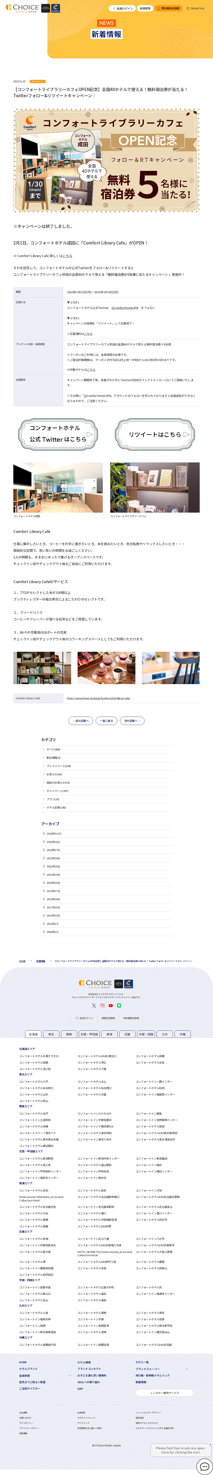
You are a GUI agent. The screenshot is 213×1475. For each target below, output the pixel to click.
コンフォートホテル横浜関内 (36, 1146)
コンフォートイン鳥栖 (32, 1326)
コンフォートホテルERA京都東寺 (155, 1245)
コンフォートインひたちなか (94, 1113)
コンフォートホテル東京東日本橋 (38, 1139)
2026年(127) (54, 833)
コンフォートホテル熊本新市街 (154, 1326)
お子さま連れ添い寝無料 (91, 1375)
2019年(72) (53, 891)
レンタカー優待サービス (164, 1393)
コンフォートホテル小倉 (33, 1313)
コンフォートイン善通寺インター (155, 1294)
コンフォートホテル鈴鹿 (33, 1226)
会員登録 (145, 8)
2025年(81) (53, 842)
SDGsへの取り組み (88, 1382)
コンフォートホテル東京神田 (94, 1133)
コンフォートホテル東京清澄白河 (155, 1139)
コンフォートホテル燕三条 (35, 1165)
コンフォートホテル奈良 (91, 1268)
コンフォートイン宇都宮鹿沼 (94, 1120)
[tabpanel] (106, 1059)
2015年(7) (53, 924)
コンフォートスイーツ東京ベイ (37, 1133)
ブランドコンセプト (89, 1369)
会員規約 (81, 1412)
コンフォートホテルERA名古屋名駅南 (158, 1197)
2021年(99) (53, 875)
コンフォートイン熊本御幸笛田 (37, 1332)
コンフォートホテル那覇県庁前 (37, 1345)
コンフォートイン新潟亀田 (151, 1158)
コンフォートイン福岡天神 (35, 1319)
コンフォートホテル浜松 (33, 1190)
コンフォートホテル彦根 (33, 1239)
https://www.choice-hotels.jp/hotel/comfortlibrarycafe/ (98, 698)
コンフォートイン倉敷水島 (35, 1287)
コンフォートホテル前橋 (33, 1126)
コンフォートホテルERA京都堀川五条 (99, 1245)
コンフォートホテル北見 (150, 1062)
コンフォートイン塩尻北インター (38, 1178)
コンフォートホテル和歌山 (151, 1268)
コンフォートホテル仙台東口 (36, 1088)
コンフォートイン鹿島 (149, 1113)
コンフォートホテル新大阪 (35, 1252)
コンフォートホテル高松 (91, 1294)
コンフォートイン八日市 (150, 1239)
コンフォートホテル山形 (33, 1094)
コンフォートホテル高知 (91, 1300)
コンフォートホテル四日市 (151, 1220)
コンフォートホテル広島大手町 (95, 1287)
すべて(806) (53, 749)
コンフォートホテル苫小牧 (35, 1069)
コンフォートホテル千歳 (91, 1069)
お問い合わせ (25, 1417)
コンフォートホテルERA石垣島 (154, 1345)
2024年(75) (53, 850)
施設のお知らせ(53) (58, 782)
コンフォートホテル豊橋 (33, 1220)
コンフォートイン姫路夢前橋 (36, 1268)
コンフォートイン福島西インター (155, 1094)
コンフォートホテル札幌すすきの (38, 1056)
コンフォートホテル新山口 (35, 1294)
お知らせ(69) (54, 774)
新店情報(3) (53, 758)
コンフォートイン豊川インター (154, 1213)
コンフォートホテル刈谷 (33, 1213)
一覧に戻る (106, 721)
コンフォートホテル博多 (150, 1313)
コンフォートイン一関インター (154, 1081)
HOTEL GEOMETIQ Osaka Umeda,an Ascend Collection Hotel (104, 1253)
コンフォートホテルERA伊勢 (94, 1226)
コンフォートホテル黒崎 (91, 1313)
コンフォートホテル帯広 (91, 1062)
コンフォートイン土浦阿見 (35, 1120)
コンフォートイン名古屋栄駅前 (95, 1207)
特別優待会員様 (170, 8)
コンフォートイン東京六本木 (94, 1139)
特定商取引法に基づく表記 (89, 1428)
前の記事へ (82, 721)
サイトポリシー (26, 1422)
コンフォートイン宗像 (90, 1319)
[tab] (33, 1034)
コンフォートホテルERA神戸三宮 (96, 1262)
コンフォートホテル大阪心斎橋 (154, 1252)
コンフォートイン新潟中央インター (98, 1158)
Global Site (197, 8)
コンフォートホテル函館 (150, 1056)
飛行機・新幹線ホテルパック (153, 1375)
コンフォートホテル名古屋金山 (154, 1207)
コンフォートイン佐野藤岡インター (157, 1120)
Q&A (80, 1388)
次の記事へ (130, 721)
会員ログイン (125, 8)
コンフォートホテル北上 (91, 1081)
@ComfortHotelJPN (124, 308)
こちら (67, 255)
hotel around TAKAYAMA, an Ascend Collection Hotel (41, 1198)
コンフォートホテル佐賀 (150, 1319)
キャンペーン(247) (57, 791)
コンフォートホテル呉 (149, 1287)
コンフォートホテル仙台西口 (94, 1088)
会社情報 (23, 1412)
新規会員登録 (108, 1018)
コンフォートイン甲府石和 (93, 1171)
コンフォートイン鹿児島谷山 (153, 1332)
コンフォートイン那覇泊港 (93, 1345)
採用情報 (23, 1433)
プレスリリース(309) (59, 766)
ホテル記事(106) (56, 807)
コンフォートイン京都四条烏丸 (37, 1245)
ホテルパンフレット (86, 1417)
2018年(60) (53, 899)
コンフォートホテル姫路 (150, 1262)
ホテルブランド (28, 1369)
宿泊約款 (140, 1417)
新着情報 (141, 1382)
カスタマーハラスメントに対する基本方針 (155, 1428)
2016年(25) (53, 915)
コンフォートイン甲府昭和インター (40, 1171)
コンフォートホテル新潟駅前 (36, 1158)
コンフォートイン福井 (149, 1165)
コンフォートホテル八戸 (33, 1081)
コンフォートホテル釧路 (33, 1062)
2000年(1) (53, 932)
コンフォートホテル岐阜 (91, 1190)
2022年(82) (53, 866)
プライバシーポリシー (29, 1428)
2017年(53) (53, 907)
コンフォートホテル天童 (91, 1094)
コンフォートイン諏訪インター (154, 1171)
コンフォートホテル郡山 (33, 1101)
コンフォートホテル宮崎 (91, 1332)
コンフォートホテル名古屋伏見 (37, 1207)
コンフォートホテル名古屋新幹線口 (98, 1197)
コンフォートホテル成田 (150, 1126)
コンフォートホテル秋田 (150, 1088)
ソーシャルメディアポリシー (148, 1412)
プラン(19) (53, 799)
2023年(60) (53, 858)
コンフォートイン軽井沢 (91, 1178)
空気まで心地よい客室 (32, 1382)
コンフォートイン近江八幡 (93, 1239)
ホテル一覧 (142, 1362)
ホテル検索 (84, 1362)
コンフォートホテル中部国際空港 (97, 1220)
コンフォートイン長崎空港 (93, 1326)
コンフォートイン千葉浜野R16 (95, 1126)
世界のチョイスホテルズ (147, 1422)
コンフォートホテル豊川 (91, 1213)
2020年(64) (53, 883)
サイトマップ (83, 1422)
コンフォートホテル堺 (32, 1262)
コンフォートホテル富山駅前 (94, 1165)
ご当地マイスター (29, 1388)
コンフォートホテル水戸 (33, 1113)
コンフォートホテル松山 (33, 1300)
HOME (23, 1362)
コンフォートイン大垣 (149, 1190)
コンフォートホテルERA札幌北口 (96, 1056)
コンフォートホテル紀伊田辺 (36, 1275)
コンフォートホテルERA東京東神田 (156, 1133)
